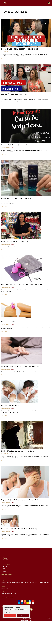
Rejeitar (10, 615)
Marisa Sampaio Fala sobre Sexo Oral (14, 241)
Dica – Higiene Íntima (8, 322)
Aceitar (22, 615)
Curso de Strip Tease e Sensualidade (14, 145)
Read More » (4, 58)
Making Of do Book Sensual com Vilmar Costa (17, 451)
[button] (49, 618)
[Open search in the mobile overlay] (48, 3)
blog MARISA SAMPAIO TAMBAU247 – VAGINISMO (19, 529)
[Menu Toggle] (44, 3)
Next (47, 545)
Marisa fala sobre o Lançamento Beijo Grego (17, 198)
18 (26, 545)
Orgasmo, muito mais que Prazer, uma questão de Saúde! (21, 366)
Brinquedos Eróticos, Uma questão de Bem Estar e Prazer (21, 284)
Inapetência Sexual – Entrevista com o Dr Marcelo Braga (21, 500)
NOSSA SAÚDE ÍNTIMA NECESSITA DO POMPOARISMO (21, 49)
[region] (16, 611)
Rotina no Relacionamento (10, 405)
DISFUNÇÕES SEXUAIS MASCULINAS (14, 94)
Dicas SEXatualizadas (5, 51)
